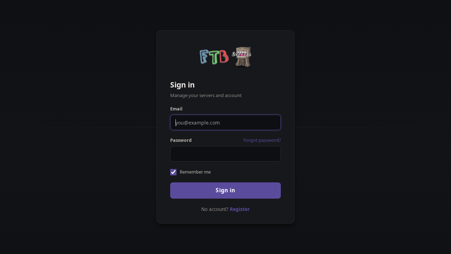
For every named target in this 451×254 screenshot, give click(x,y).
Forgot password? (262, 140)
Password (181, 140)
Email (176, 109)
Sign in (225, 190)
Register (240, 209)
